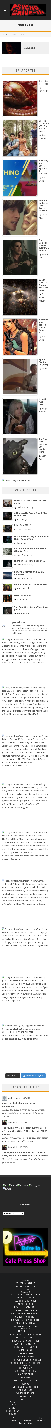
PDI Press (25, 1281)
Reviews (13, 1402)
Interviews (27, 1420)
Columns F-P (25, 1329)
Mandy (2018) (29, 47)
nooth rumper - (20, 1098)
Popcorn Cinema (25, 1356)
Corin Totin (22, 543)
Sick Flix (25, 1377)
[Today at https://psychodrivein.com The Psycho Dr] (25, 854)
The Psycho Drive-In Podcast (25, 1359)
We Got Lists (25, 1390)
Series (12, 1420)
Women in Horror (25, 1393)
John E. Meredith (24, 555)
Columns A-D (25, 1292)
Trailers (40, 1420)
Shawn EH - (18, 1122)
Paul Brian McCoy (42, 297)
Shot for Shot (25, 1374)
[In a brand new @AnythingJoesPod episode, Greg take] (25, 1047)
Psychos (22, 1423)
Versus (25, 1383)
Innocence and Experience (25, 1340)
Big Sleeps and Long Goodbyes (25, 1313)
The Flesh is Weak (25, 1337)
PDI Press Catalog (25, 1283)
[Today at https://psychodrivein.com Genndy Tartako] (25, 902)
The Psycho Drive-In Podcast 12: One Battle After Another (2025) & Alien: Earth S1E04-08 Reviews (24, 1131)
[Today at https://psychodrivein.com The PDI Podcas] (25, 661)
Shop (30, 1423)
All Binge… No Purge (25, 1300)
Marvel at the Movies (25, 1346)
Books (12, 1404)
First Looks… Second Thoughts (25, 1334)
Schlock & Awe (25, 1367)
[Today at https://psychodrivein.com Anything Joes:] (25, 709)
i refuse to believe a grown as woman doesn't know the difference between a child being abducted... (23, 1113)
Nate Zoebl (22, 599)
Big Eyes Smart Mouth (25, 1310)
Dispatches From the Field (25, 1319)
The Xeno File (25, 1396)
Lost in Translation (25, 1343)
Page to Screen (25, 1353)
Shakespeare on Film (26, 1370)
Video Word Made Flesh (25, 1386)
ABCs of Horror (25, 1297)
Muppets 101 (25, 1350)
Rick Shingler (22, 519)
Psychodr (43, 90)
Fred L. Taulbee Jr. (25, 529)
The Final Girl (23, 588)
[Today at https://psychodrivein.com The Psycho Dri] (25, 757)
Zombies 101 (25, 1399)
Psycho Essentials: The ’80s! (25, 1362)
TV (13, 1417)
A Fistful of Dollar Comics (25, 1294)
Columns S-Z (25, 1365)
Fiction (25, 1289)
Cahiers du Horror (25, 1316)
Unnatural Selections (25, 1380)
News (40, 1418)
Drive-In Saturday (25, 1322)
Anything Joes (25, 1303)
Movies (12, 1414)
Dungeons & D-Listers (25, 1326)
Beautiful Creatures (25, 1307)
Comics (13, 1407)
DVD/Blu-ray (13, 1410)
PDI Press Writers (25, 1286)
